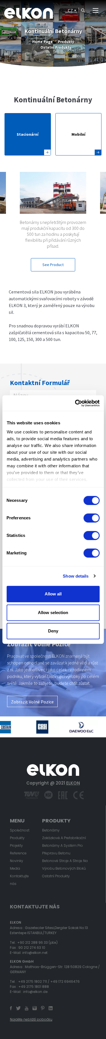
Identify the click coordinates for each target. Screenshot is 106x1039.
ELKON (73, 783)
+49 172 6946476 (65, 981)
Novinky (16, 860)
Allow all (53, 593)
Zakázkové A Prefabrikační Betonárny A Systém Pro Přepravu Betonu (64, 845)
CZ (70, 10)
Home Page (42, 41)
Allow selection (53, 612)
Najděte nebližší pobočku (31, 1019)
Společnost (19, 830)
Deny (53, 630)
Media (15, 868)
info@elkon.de (35, 991)
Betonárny (51, 830)
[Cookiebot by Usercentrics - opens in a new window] (75, 403)
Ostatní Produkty (55, 47)
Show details (75, 576)
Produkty (66, 41)
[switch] (91, 517)
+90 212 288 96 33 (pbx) (37, 942)
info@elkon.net (34, 952)
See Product (53, 264)
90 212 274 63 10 (31, 947)
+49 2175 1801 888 (33, 986)
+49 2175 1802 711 (32, 981)
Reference (18, 853)
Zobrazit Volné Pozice (32, 702)
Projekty (16, 845)
